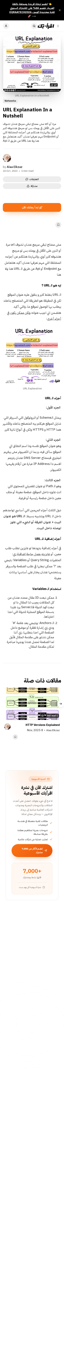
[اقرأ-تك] (45, 26)
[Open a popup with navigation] (58, 26)
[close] (60, 10)
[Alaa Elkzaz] (7, 158)
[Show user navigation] (6, 26)
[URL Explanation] (56, 331)
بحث (34, 26)
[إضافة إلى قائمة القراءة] (58, 225)
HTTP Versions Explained (43, 725)
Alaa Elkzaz (14, 167)
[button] (60, 703)
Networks (10, 101)
